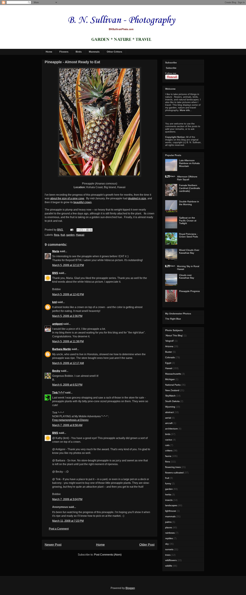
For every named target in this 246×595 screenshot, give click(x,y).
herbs (168, 494)
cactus (168, 439)
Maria (55, 251)
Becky (56, 370)
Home (49, 51)
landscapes (171, 505)
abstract (169, 412)
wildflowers (171, 560)
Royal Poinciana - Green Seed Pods (188, 235)
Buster (168, 352)
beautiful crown (82, 202)
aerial (168, 417)
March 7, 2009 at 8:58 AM (67, 425)
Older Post (146, 544)
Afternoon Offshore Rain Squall (187, 178)
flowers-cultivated (174, 472)
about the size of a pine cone (67, 198)
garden (70, 234)
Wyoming (170, 406)
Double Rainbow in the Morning (189, 203)
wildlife (168, 565)
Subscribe (170, 68)
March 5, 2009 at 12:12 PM (68, 265)
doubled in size (137, 198)
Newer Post (53, 544)
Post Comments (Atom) (107, 554)
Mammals (94, 51)
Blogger (130, 588)
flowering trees (173, 467)
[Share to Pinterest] (91, 230)
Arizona (169, 346)
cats (167, 445)
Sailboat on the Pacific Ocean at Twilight (187, 220)
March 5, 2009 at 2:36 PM (67, 316)
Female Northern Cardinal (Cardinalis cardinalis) (189, 188)
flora (56, 234)
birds (167, 434)
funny (168, 483)
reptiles (169, 538)
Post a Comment (59, 528)
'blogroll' (169, 340)
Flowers (63, 51)
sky (167, 543)
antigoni (57, 323)
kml (54, 302)
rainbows (170, 532)
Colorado (170, 357)
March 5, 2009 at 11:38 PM (68, 341)
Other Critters (114, 51)
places (168, 527)
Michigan (170, 379)
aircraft (169, 423)
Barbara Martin (61, 349)
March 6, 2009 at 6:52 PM (67, 384)
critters (168, 450)
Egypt (168, 363)
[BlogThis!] (81, 230)
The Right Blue (173, 318)
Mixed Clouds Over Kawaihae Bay (189, 251)
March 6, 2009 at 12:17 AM (68, 363)
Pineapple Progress (189, 291)
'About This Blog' (174, 335)
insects (169, 500)
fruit (63, 234)
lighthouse (170, 511)
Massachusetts (173, 373)
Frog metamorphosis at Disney (70, 420)
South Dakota (172, 401)
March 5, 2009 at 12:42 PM (68, 294)
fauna (168, 456)
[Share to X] (84, 230)
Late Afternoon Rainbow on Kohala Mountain (189, 163)
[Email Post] (71, 229)
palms (168, 522)
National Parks (173, 384)
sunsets (169, 549)
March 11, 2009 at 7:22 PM (68, 520)
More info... (186, 110)
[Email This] (78, 230)
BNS (55, 273)
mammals (170, 516)
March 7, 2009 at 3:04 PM (67, 499)
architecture (171, 428)
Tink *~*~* (58, 392)
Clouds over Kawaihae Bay (186, 276)
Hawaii (80, 234)
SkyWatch (170, 395)
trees (168, 555)
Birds (79, 51)
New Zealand (172, 390)
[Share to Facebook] (87, 230)
